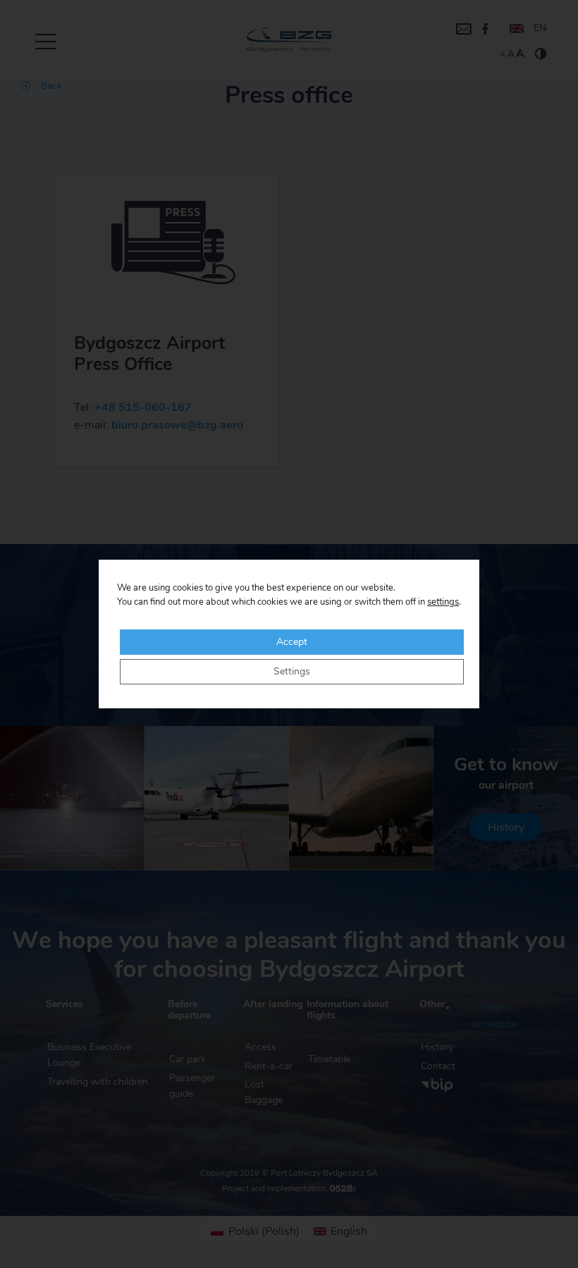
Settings (291, 672)
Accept (291, 642)
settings (443, 602)
